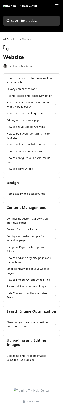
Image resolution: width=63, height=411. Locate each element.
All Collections (10, 39)
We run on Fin (33, 401)
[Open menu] (57, 6)
